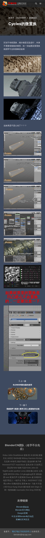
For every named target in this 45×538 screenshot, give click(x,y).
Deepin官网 (23, 513)
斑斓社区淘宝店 (22, 519)
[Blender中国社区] (14, 3)
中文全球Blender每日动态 (23, 516)
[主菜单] (40, 3)
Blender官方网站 (22, 510)
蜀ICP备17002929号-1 (21, 532)
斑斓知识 (33, 18)
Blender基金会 (22, 507)
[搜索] (36, 3)
